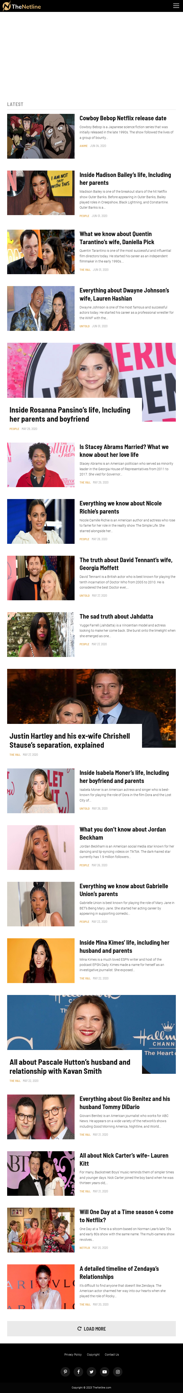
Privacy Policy (73, 1354)
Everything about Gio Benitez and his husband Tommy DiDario (125, 1102)
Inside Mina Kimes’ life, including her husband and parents (124, 946)
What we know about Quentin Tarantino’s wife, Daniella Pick (117, 237)
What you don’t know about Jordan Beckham (123, 833)
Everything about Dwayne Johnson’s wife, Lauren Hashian (124, 294)
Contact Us (112, 1354)
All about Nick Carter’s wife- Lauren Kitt (124, 1159)
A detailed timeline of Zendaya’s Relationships (119, 1272)
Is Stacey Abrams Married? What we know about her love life (124, 450)
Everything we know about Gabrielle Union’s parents (124, 890)
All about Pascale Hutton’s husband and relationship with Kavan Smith (70, 1066)
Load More (95, 1329)
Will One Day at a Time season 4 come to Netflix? (126, 1215)
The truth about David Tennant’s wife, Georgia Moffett (126, 563)
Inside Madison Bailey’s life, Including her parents (125, 178)
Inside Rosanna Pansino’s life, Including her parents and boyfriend (70, 414)
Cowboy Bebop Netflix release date (123, 117)
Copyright (93, 1354)
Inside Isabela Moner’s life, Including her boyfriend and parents (124, 776)
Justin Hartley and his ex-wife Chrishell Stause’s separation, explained (70, 740)
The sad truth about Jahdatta (116, 616)
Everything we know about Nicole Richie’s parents (121, 507)
